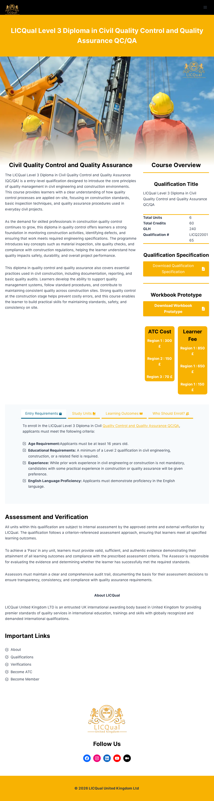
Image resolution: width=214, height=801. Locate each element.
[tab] (43, 414)
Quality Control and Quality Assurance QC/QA (141, 426)
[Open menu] (205, 7)
